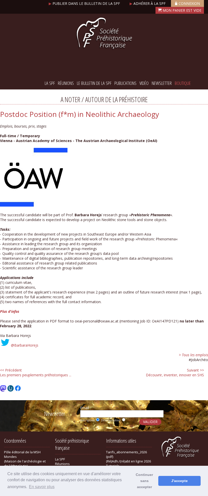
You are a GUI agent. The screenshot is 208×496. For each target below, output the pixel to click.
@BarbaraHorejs (24, 345)
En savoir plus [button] (42, 487)
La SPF (50, 83)
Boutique (183, 83)
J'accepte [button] (179, 481)
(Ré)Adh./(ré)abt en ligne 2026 (128, 461)
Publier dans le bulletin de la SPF (85, 3)
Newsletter (162, 83)
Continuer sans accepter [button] (144, 481)
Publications (125, 83)
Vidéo (144, 83)
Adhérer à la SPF (148, 3)
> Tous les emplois (193, 354)
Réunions (66, 83)
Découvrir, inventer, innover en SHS (175, 372)
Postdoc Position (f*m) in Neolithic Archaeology (79, 114)
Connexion (189, 3)
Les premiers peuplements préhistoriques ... (35, 372)
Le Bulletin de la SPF (94, 83)
